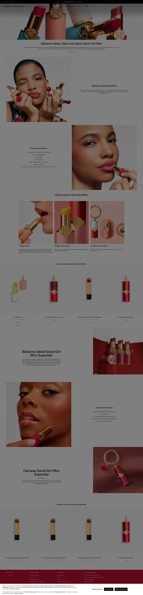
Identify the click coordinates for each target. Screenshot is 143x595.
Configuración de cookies (97, 589)
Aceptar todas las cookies (121, 589)
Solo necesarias (108, 589)
